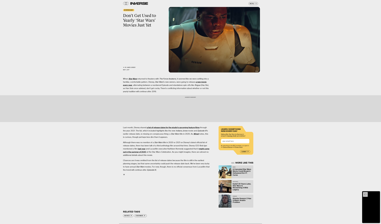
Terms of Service (227, 147)
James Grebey (131, 67)
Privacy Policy (239, 147)
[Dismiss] (377, 193)
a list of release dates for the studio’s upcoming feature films (173, 127)
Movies (127, 216)
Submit (244, 152)
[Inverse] (139, 3)
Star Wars (139, 216)
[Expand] (364, 193)
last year (141, 149)
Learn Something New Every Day (231, 130)
